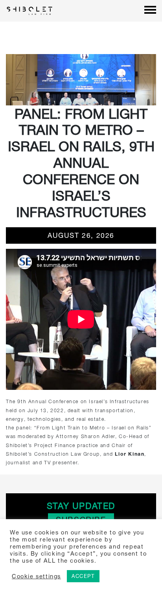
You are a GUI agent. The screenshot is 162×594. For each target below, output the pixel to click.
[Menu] (150, 10)
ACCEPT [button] (83, 576)
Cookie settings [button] (36, 576)
